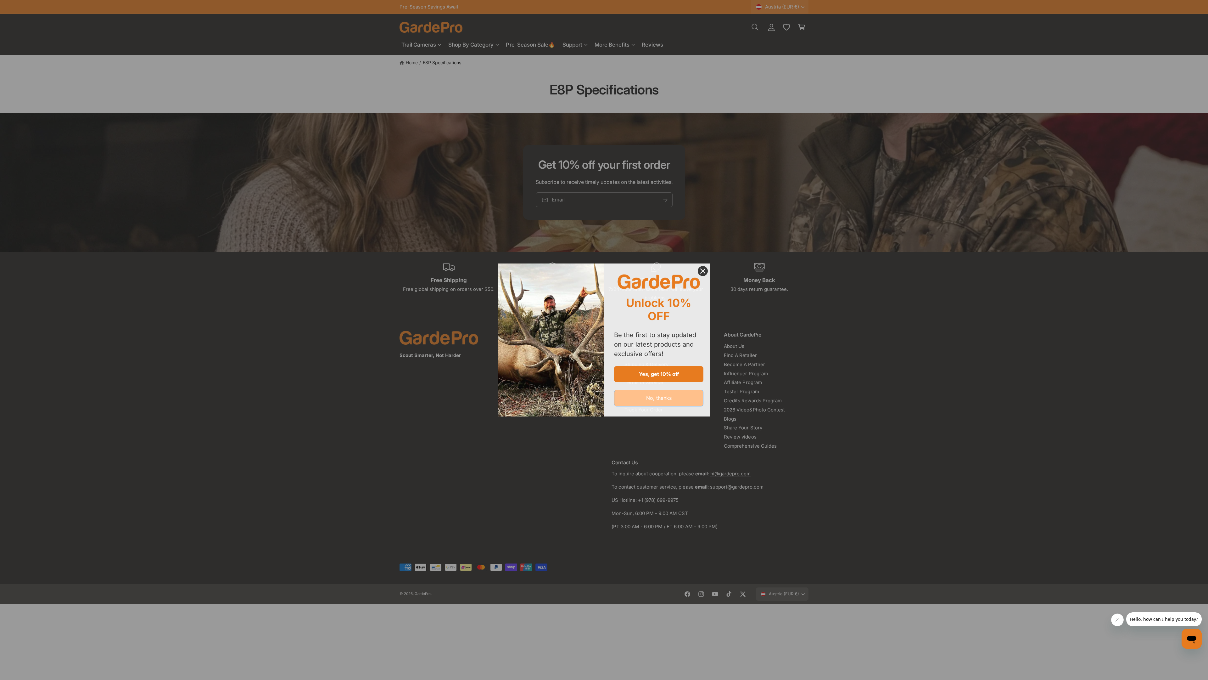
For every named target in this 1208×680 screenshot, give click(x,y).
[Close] (702, 271)
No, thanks (659, 398)
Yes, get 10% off (659, 374)
